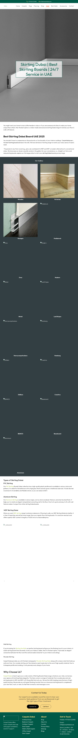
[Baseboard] (57, 416)
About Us (44, 722)
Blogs (42, 731)
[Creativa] (57, 377)
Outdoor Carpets (27, 724)
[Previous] (4, 581)
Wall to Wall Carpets (28, 729)
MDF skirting (17, 513)
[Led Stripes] (57, 299)
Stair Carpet (26, 733)
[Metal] (20, 299)
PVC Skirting (10, 486)
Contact (43, 724)
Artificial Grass (26, 720)
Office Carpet (26, 731)
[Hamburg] (57, 338)
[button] (27, 6)
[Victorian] (57, 182)
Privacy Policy (45, 726)
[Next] (73, 581)
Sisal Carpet (26, 726)
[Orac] (20, 260)
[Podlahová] (57, 221)
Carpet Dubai (7, 676)
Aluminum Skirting (11, 500)
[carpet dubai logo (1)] (5, 6)
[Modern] (57, 260)
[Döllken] (20, 377)
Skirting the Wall (21, 648)
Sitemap (43, 729)
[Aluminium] (20, 455)
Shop (42, 720)
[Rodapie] (20, 221)
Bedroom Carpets (27, 722)
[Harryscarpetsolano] (20, 338)
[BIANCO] (20, 416)
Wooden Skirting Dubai (43, 661)
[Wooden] (20, 182)
